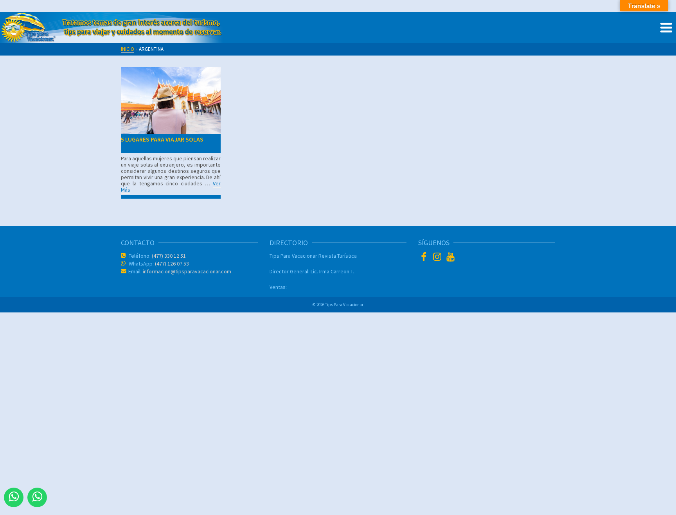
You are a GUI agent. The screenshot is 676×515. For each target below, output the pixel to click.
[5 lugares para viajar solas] (171, 100)
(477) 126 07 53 (171, 263)
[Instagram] (438, 258)
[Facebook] (425, 258)
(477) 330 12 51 (168, 255)
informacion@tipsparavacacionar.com (186, 271)
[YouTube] (451, 258)
